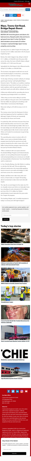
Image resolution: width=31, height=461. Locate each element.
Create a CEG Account (19, 1)
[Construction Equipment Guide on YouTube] (27, 392)
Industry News (8, 20)
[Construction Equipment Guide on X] (14, 392)
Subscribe (6, 219)
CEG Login (27, 1)
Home (2, 20)
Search (27, 9)
